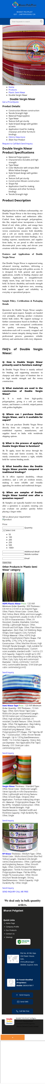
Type (11, 165)
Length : (22, 617)
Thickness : (21, 607)
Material (12, 157)
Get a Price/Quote (10, 102)
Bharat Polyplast (25, 13)
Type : (20, 610)
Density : (22, 666)
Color (11, 167)
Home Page (10, 923)
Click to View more (17, 137)
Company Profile (12, 927)
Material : (19, 636)
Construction (15, 181)
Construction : (21, 734)
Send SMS (24, 1001)
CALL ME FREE (22, 891)
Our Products (11, 930)
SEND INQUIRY (8, 891)
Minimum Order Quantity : (16, 606)
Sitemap (9, 937)
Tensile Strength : (21, 736)
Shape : (35, 638)
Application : (22, 633)
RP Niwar (6, 853)
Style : (30, 627)
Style (11, 173)
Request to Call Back (11, 143)
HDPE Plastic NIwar (11, 603)
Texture (12, 178)
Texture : (29, 721)
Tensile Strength (16, 194)
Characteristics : (20, 622)
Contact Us (10, 934)
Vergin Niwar (8, 786)
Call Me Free (24, 1011)
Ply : (22, 658)
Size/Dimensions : (22, 651)
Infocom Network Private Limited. (27, 1026)
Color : (20, 612)
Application (14, 186)
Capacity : (21, 655)
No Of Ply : (18, 640)
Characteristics (15, 159)
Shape (11, 183)
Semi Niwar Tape (10, 705)
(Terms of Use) (28, 1021)
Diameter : (23, 742)
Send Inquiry (27, 143)
